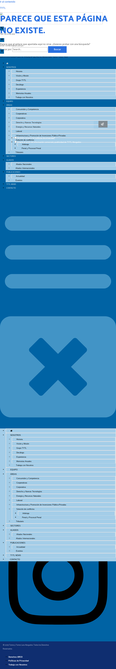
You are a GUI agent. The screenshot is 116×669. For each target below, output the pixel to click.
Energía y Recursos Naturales (28, 496)
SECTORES (11, 156)
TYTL (3, 8)
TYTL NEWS (11, 184)
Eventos (19, 180)
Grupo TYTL (21, 80)
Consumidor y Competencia (27, 109)
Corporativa (20, 118)
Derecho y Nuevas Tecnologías (29, 491)
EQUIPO (9, 101)
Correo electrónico (9, 125)
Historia (19, 71)
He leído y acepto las (36, 138)
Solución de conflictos (25, 509)
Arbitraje (25, 144)
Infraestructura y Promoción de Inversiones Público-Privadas (41, 505)
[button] (58, 309)
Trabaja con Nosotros (24, 97)
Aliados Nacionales (24, 164)
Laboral (19, 500)
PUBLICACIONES (13, 172)
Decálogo (20, 85)
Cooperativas (21, 114)
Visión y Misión (22, 76)
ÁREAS (9, 105)
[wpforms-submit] (103, 124)
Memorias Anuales (23, 93)
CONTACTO (11, 188)
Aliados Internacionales (25, 168)
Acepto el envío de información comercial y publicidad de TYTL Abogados (49, 142)
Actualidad (20, 176)
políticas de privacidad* (45, 138)
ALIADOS (10, 160)
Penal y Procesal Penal (31, 148)
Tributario (19, 152)
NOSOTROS (11, 67)
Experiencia (21, 89)
